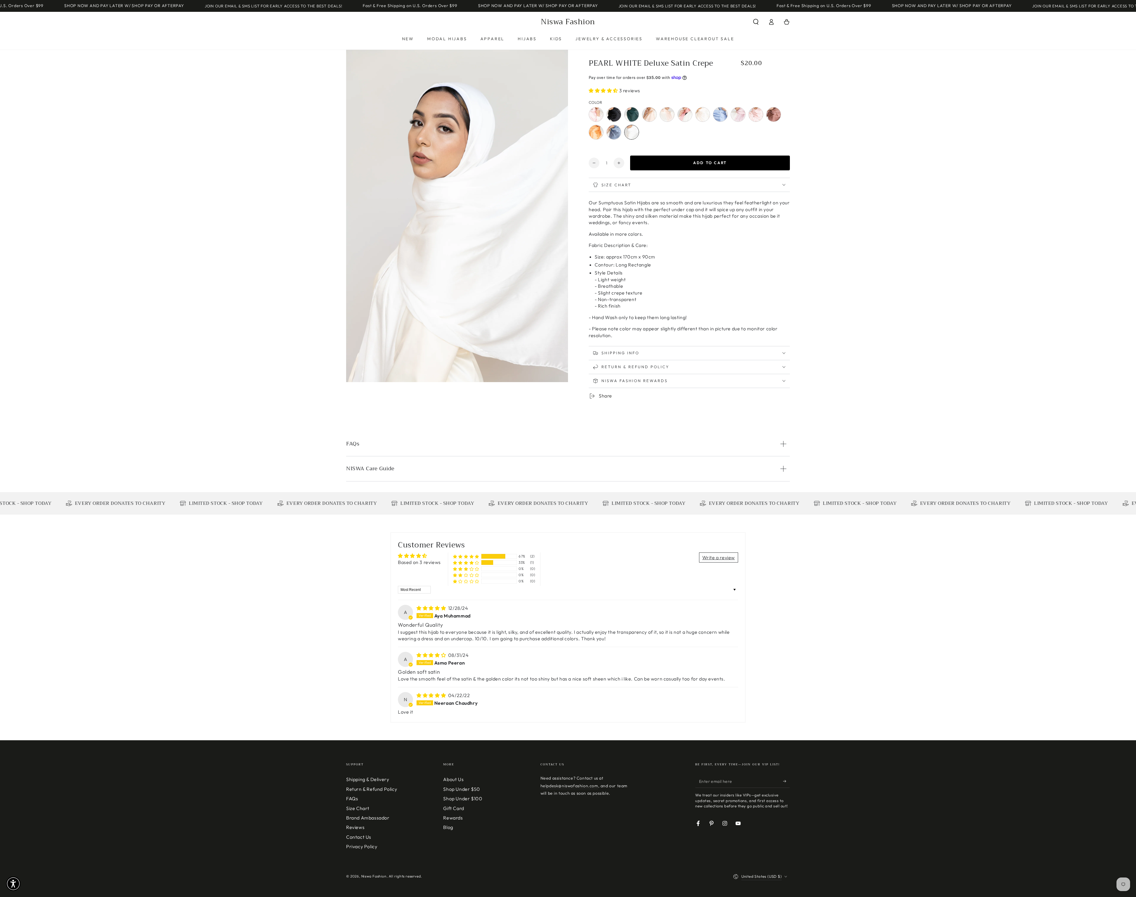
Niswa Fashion (374, 876)
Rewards (453, 818)
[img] (432, 608)
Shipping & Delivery (367, 779)
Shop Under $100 (462, 798)
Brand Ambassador (368, 818)
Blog (448, 827)
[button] (756, 21)
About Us (453, 779)
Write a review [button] (718, 557)
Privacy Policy (361, 846)
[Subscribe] (786, 781)
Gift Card (453, 808)
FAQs (352, 798)
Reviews (355, 827)
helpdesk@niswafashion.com (569, 785)
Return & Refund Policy (371, 789)
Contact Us (358, 837)
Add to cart (710, 162)
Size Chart (357, 808)
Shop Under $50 (461, 789)
